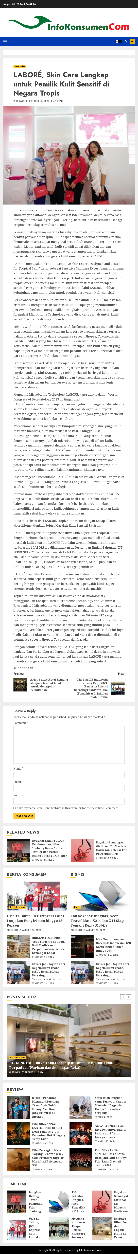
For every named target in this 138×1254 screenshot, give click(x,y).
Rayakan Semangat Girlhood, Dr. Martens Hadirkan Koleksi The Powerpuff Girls (82, 850)
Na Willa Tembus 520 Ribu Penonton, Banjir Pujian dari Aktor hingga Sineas (81, 1133)
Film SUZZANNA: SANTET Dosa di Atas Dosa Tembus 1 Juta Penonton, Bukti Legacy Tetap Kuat (18, 1133)
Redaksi (20, 101)
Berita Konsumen (17, 907)
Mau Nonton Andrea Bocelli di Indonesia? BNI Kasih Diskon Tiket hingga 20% (82, 946)
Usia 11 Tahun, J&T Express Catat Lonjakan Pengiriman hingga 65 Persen (37, 896)
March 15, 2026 (44, 1169)
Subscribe (132, 41)
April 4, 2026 (105, 1117)
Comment (20, 723)
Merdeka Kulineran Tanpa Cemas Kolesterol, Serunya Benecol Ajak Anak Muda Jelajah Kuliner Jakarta (59, 1228)
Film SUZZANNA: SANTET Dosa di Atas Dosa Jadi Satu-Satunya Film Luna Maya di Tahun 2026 (81, 1159)
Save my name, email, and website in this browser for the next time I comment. (68, 808)
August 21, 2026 (44, 957)
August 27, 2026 (108, 858)
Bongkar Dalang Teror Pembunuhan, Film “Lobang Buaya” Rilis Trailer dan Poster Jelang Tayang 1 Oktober (18, 850)
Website (18, 795)
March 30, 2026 (44, 1143)
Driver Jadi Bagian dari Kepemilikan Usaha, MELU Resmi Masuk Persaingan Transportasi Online (18, 972)
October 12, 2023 (39, 101)
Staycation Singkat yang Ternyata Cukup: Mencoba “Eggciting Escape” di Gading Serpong (81, 1107)
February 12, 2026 (108, 1169)
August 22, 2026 (108, 955)
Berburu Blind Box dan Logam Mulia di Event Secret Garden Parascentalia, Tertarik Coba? (102, 1228)
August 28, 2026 (95, 930)
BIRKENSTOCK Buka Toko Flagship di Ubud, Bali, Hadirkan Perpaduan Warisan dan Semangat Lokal (18, 946)
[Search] (126, 41)
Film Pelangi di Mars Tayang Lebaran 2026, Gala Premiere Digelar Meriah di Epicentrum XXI (18, 1159)
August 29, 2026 (44, 860)
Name (18, 768)
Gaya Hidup (19, 66)
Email (18, 782)
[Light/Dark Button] (118, 41)
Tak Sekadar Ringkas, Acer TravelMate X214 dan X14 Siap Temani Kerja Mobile (101, 896)
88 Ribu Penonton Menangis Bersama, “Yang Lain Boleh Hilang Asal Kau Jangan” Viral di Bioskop (18, 1107)
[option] (69, 1040)
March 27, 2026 (106, 1141)
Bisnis (77, 907)
